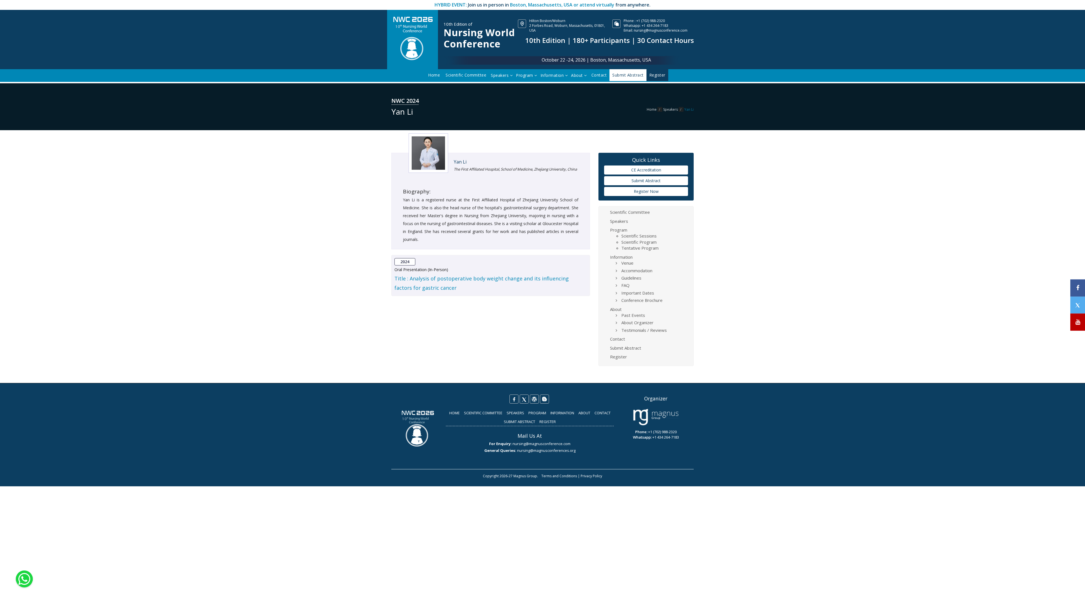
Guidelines (631, 278)
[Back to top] (1072, 599)
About (577, 75)
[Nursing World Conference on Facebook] (513, 399)
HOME (454, 412)
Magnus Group (525, 476)
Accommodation (636, 270)
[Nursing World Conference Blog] (534, 399)
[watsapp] (24, 578)
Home (434, 75)
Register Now (646, 191)
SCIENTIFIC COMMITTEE (483, 412)
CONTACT (602, 412)
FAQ (625, 285)
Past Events (633, 315)
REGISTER (547, 421)
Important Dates (637, 293)
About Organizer (637, 322)
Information (553, 75)
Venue (627, 263)
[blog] (544, 399)
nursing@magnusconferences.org (546, 450)
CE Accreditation (646, 170)
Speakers (500, 75)
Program (525, 75)
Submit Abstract (646, 180)
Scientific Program (639, 242)
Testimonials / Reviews (644, 330)
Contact (599, 75)
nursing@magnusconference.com (660, 30)
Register (618, 357)
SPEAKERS (515, 412)
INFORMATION (562, 412)
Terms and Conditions (559, 476)
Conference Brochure (642, 300)
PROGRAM (537, 412)
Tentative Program (640, 248)
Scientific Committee (466, 75)
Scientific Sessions (639, 236)
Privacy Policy (591, 476)
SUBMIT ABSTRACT (519, 421)
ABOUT (584, 412)
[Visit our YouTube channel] (1077, 322)
